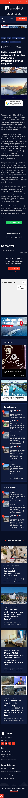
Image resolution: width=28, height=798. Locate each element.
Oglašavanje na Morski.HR (8, 754)
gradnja (21, 38)
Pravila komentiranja (7, 250)
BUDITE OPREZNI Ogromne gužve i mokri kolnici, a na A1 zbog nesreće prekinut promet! (17, 470)
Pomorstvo (5, 42)
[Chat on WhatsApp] (14, 222)
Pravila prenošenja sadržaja (8, 760)
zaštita (15, 38)
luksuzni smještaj (15, 42)
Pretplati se (21, 19)
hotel (3, 38)
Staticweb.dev (14, 790)
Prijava (12, 19)
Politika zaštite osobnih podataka (10, 757)
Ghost (23, 789)
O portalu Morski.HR (6, 751)
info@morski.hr (11, 768)
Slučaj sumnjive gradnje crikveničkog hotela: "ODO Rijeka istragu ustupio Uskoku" (13, 614)
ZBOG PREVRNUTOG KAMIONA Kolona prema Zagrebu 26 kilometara (17, 415)
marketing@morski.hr (13, 775)
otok (9, 38)
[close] (26, 2)
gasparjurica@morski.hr (15, 772)
